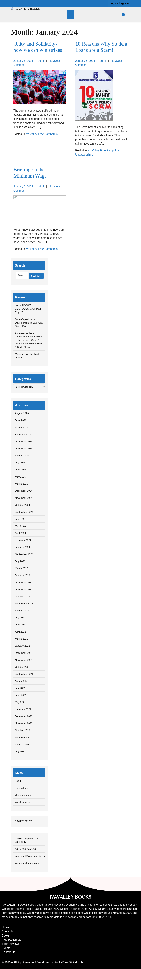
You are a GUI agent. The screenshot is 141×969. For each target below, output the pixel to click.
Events (6, 947)
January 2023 (22, 575)
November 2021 (23, 659)
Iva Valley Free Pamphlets (42, 133)
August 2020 (22, 744)
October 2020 (22, 730)
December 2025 (23, 441)
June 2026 (20, 420)
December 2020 (23, 716)
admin (41, 60)
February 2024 (23, 540)
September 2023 (24, 554)
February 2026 (23, 434)
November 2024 (23, 497)
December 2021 (23, 652)
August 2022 (22, 610)
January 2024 (22, 547)
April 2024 (20, 533)
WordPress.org (23, 802)
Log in (18, 780)
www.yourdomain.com (27, 863)
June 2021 (20, 695)
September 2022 (24, 603)
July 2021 (20, 688)
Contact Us (8, 952)
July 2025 (20, 462)
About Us (7, 931)
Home (5, 927)
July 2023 (20, 561)
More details (54, 917)
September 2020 (24, 737)
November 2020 (23, 723)
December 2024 (23, 490)
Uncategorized (84, 154)
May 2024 (20, 526)
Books (5, 935)
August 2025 (22, 455)
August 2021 (22, 681)
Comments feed (23, 795)
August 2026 (22, 413)
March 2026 (21, 427)
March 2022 (21, 638)
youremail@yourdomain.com (30, 856)
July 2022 (20, 617)
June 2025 (20, 469)
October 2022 (22, 596)
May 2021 (20, 702)
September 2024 (24, 512)
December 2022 (23, 582)
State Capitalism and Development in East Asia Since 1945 (29, 323)
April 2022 (20, 631)
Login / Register (119, 3)
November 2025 (23, 448)
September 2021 (24, 674)
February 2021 (23, 709)
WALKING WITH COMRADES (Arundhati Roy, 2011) (28, 309)
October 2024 (22, 504)
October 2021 (22, 667)
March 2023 (21, 568)
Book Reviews (10, 943)
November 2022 (23, 589)
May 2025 (20, 476)
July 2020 (20, 751)
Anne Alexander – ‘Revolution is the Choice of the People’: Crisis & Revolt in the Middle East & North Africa (28, 340)
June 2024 (20, 519)
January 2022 (22, 645)
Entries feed (21, 788)
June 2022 (20, 624)
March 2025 (21, 483)
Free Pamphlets (11, 939)
